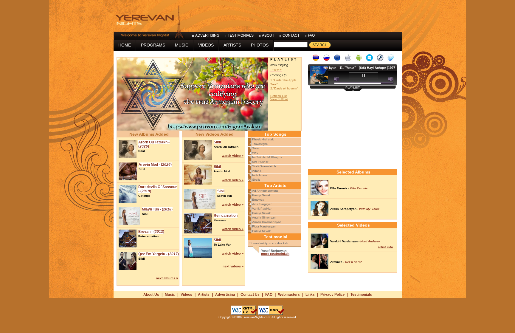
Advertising (225, 294)
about (268, 35)
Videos (186, 294)
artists (232, 45)
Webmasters (289, 294)
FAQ (268, 294)
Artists (204, 294)
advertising (207, 35)
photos (260, 45)
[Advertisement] (293, 14)
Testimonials (361, 294)
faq (311, 35)
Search (320, 45)
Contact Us (250, 294)
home (124, 45)
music (181, 45)
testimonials (241, 35)
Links (310, 294)
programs (153, 45)
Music (170, 294)
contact (291, 35)
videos (206, 45)
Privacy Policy (332, 294)
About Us (151, 294)
